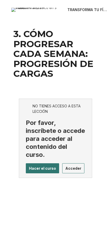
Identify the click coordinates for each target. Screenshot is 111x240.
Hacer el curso (42, 168)
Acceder (73, 168)
